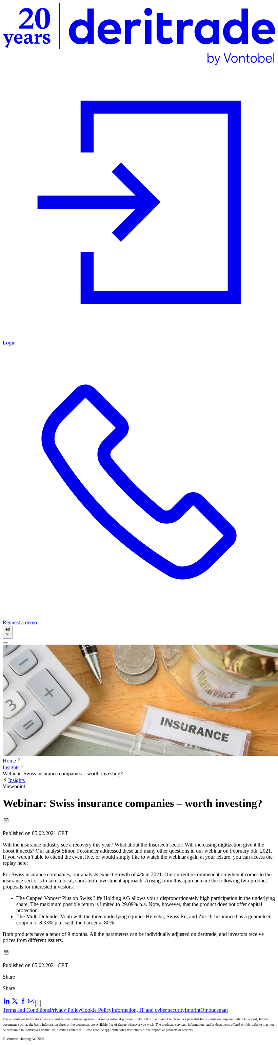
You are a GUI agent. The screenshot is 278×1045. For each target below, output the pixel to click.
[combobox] (8, 632)
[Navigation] (5, 643)
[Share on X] (15, 1003)
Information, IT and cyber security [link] (148, 1010)
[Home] (139, 34)
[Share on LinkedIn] (7, 1003)
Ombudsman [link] (214, 1010)
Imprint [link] (192, 1010)
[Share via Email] (31, 1003)
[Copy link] (38, 1003)
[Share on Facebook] (23, 1003)
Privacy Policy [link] (65, 1010)
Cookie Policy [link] (96, 1010)
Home (9, 761)
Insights (11, 767)
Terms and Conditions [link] (26, 1010)
